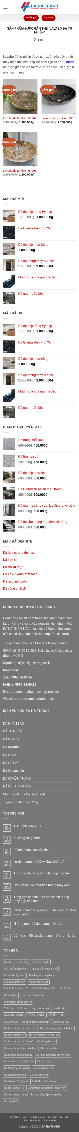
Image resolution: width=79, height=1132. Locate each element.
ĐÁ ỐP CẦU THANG (17, 779)
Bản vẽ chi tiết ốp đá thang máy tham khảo (44, 935)
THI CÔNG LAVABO (27, 826)
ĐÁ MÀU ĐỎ (11, 1021)
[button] (5, 7)
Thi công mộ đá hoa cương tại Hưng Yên (27, 1008)
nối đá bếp (65, 988)
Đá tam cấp (43, 1061)
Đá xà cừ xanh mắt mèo (20, 574)
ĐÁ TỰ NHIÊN (12, 731)
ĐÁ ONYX (10, 755)
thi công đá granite (27, 838)
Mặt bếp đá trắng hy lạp (42, 975)
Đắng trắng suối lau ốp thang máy (47, 1087)
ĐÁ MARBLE (12, 747)
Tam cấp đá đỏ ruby (32, 995)
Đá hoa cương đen (14, 1034)
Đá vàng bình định (16, 588)
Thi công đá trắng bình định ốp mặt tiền (42, 873)
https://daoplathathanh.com (37, 699)
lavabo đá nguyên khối (44, 968)
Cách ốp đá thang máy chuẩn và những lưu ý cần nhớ (45, 912)
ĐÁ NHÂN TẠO (13, 723)
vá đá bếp (59, 1008)
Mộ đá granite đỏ (38, 981)
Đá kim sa (10, 560)
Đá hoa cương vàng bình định (56, 1028)
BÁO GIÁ (53, 1117)
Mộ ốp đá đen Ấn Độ (43, 988)
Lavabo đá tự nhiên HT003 (19, 170)
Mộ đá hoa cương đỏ (16, 988)
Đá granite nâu (60, 1021)
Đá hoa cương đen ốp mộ (18, 1041)
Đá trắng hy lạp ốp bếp (17, 1068)
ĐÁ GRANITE (12, 739)
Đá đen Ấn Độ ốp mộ (16, 1081)
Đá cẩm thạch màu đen (35, 1021)
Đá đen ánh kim (39, 1074)
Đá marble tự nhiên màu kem (20, 1048)
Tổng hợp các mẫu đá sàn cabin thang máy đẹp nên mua (41, 899)
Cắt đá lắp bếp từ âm (16, 968)
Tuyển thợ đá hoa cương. (21, 802)
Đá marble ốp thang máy (18, 1054)
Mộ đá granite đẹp (14, 981)
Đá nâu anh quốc (15, 581)
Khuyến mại (32, 1120)
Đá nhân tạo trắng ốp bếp (18, 1061)
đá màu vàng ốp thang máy (45, 1094)
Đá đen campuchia (15, 1074)
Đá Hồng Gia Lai (46, 1041)
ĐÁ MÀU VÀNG (35, 1014)
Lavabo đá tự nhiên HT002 (19, 118)
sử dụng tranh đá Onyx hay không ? (39, 862)
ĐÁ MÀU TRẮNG (13, 1014)
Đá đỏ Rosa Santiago (44, 1081)
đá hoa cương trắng (15, 1094)
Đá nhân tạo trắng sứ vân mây (53, 1054)
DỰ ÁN (64, 1117)
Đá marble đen (49, 1048)
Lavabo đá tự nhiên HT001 (58, 118)
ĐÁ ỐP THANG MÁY (17, 786)
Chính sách (37, 1117)
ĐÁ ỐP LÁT (11, 763)
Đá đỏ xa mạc (13, 567)
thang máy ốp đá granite (18, 1001)
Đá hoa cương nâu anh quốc (20, 1028)
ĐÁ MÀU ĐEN (55, 1014)
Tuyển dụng (18, 1117)
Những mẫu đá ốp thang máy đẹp (38, 924)
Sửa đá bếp (10, 995)
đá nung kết (11, 1101)
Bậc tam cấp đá (40, 962)
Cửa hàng (49, 1120)
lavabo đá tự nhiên (14, 975)
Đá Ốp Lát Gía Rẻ (14, 1087)
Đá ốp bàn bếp (13, 771)
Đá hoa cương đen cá (18, 553)
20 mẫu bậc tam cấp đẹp (31, 850)
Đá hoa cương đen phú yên (44, 1034)
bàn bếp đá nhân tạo (16, 962)
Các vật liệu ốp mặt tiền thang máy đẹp (42, 885)
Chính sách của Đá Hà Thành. (24, 794)
